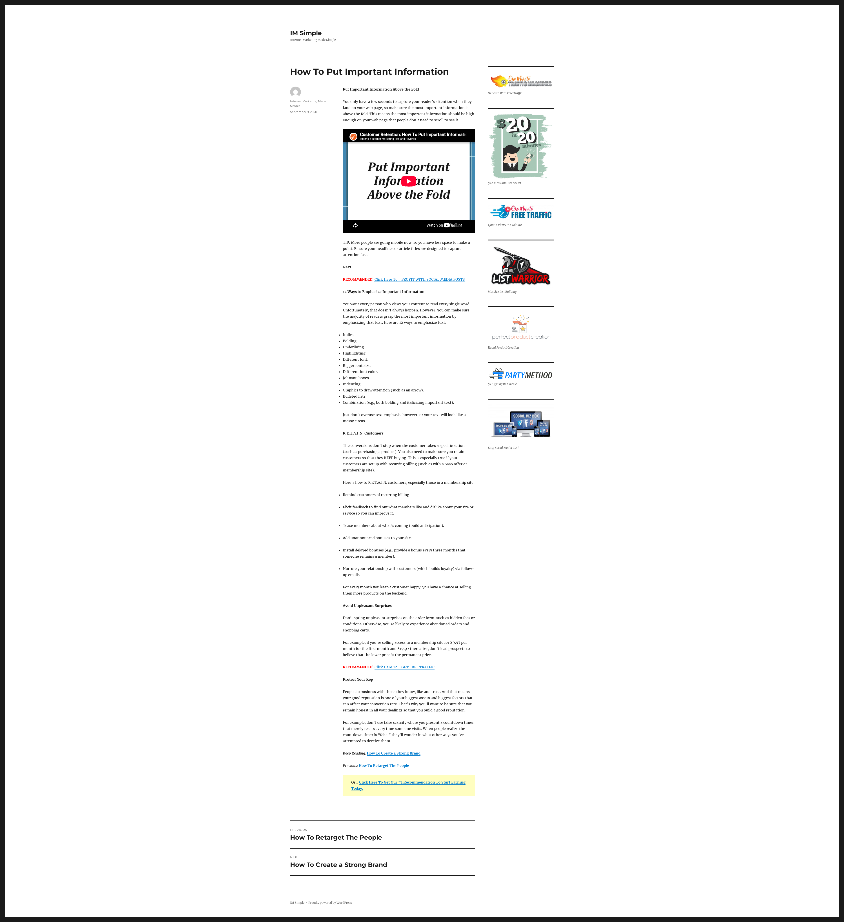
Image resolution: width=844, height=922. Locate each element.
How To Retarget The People (384, 765)
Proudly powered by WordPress (330, 903)
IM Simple (306, 33)
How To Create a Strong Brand (393, 753)
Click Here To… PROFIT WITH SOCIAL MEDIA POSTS (419, 279)
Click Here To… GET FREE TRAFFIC (405, 667)
